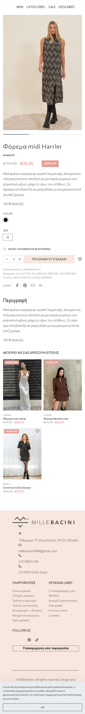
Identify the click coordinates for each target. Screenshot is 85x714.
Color (7, 213)
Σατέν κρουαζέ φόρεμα (17, 487)
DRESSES (53, 273)
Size (5, 230)
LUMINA (7, 415)
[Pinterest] (29, 639)
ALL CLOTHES (23, 273)
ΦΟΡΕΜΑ (47, 277)
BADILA (6, 484)
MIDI (16, 277)
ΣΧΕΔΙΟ (37, 277)
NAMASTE (26, 277)
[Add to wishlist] (80, 259)
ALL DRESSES (39, 273)
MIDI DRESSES (68, 273)
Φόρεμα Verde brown (56, 418)
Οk (43, 707)
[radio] (5, 219)
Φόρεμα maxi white (14, 418)
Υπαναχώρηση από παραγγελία (46, 648)
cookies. (14, 698)
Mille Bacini (26, 679)
